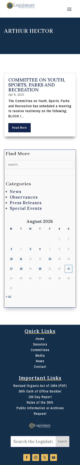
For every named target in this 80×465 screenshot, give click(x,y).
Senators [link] (40, 344)
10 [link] (11, 259)
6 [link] (40, 249)
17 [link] (11, 269)
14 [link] (49, 259)
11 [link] (21, 259)
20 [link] (40, 269)
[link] (20, 5)
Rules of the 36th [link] (40, 402)
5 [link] (30, 249)
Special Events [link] (26, 208)
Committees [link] (40, 349)
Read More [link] (19, 128)
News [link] (15, 191)
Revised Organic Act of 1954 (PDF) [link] (40, 385)
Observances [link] (24, 197)
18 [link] (21, 269)
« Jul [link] (8, 297)
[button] (69, 8)
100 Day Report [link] (40, 396)
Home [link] (40, 338)
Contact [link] (40, 366)
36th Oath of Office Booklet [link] (40, 391)
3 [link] (11, 249)
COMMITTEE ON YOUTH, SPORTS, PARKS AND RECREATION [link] (36, 85)
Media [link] (40, 355)
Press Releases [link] (26, 202)
